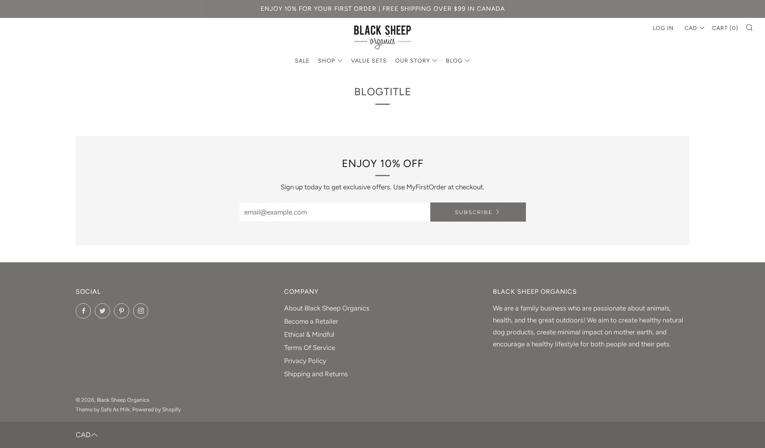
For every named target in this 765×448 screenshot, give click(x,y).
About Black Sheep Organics (326, 308)
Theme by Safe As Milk (103, 409)
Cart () (725, 28)
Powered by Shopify (156, 409)
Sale (302, 60)
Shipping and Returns (316, 374)
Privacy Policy (305, 361)
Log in (663, 28)
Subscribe (474, 212)
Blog (454, 60)
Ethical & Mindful (309, 334)
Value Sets (369, 60)
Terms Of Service (309, 348)
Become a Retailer (311, 321)
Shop (326, 60)
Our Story (412, 60)
